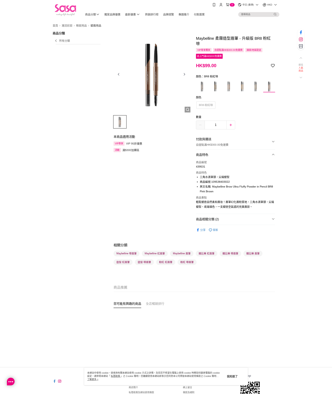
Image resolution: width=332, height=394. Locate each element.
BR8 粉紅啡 (206, 105)
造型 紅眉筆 (123, 262)
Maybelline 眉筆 (182, 253)
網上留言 (187, 387)
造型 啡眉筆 (144, 262)
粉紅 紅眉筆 (165, 262)
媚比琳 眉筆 (253, 253)
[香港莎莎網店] (65, 10)
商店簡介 (133, 387)
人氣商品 (301, 69)
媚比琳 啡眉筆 (230, 253)
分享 (203, 229)
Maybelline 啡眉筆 (126, 253)
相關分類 (120, 245)
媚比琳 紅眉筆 (206, 253)
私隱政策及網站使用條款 (141, 392)
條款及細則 (188, 392)
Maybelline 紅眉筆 (155, 253)
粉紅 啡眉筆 (187, 262)
